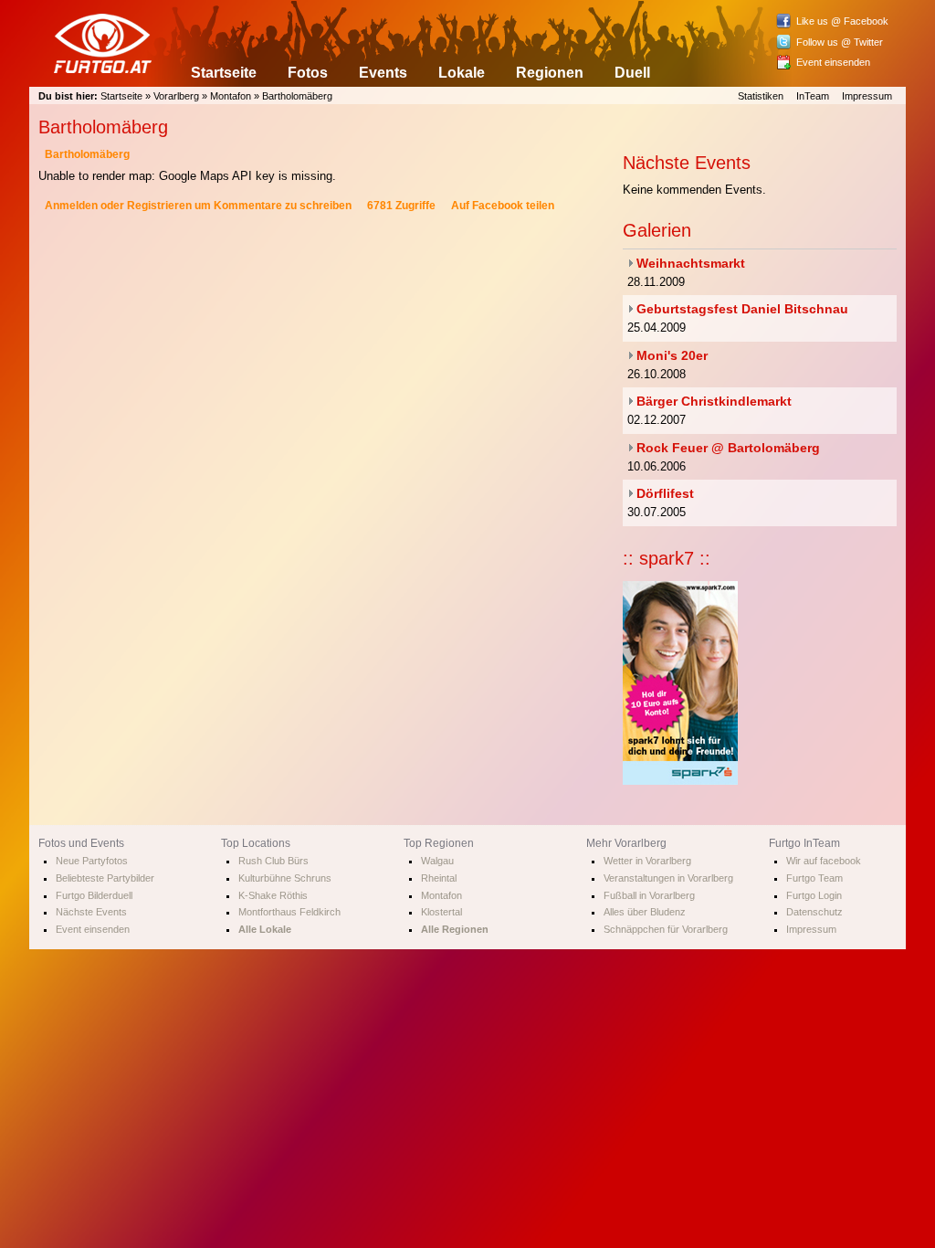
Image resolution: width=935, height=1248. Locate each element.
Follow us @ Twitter (839, 42)
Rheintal (439, 878)
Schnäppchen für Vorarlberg (666, 929)
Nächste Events (91, 911)
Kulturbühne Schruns (284, 878)
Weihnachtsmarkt (690, 263)
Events (383, 72)
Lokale (461, 72)
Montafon (230, 95)
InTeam (812, 95)
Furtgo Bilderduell (94, 895)
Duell (632, 72)
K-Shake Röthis (273, 895)
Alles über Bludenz (645, 911)
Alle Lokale (264, 929)
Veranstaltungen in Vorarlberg (668, 878)
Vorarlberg (176, 95)
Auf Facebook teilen (502, 205)
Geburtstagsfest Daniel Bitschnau (742, 308)
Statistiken (760, 95)
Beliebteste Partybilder (105, 878)
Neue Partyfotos (92, 860)
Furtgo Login (814, 895)
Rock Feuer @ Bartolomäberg (728, 447)
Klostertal (441, 911)
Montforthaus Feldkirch (289, 911)
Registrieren (159, 205)
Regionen (549, 72)
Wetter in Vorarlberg (647, 860)
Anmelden (71, 205)
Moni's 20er (672, 355)
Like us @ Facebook (842, 21)
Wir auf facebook (823, 860)
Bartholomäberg (297, 95)
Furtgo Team (814, 878)
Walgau (437, 860)
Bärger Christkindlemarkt (714, 401)
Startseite (224, 72)
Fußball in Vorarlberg (649, 895)
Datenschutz (814, 911)
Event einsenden (833, 62)
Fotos (308, 72)
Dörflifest (665, 493)
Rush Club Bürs (273, 860)
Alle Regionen (455, 929)
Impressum (867, 95)
